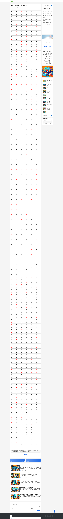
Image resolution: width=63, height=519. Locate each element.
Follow (45, 46)
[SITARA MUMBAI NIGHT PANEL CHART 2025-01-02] (15, 496)
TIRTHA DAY (22, 7)
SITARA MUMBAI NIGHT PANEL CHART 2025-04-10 (29, 473)
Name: (12, 508)
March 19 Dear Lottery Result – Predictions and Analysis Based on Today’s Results (47, 9)
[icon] (45, 516)
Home (10, 3)
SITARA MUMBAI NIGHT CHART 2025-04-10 (28, 480)
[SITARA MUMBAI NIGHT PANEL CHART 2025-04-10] (15, 475)
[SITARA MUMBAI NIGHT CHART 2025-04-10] (15, 482)
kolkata (11, 7)
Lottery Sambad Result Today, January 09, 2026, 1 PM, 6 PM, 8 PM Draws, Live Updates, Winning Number (47, 63)
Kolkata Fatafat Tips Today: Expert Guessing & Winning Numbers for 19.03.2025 (47, 20)
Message (50, 46)
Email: (22, 508)
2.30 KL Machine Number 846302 (49, 123)
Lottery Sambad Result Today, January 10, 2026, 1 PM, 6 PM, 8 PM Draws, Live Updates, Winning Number (47, 51)
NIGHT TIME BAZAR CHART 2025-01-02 (27, 487)
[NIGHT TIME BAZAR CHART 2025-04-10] (15, 468)
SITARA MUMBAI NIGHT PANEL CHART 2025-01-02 (29, 494)
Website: (32, 508)
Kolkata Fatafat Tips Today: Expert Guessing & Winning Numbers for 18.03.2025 (47, 22)
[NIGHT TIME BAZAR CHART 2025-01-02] (15, 489)
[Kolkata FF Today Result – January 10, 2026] (44, 88)
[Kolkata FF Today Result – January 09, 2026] (44, 102)
